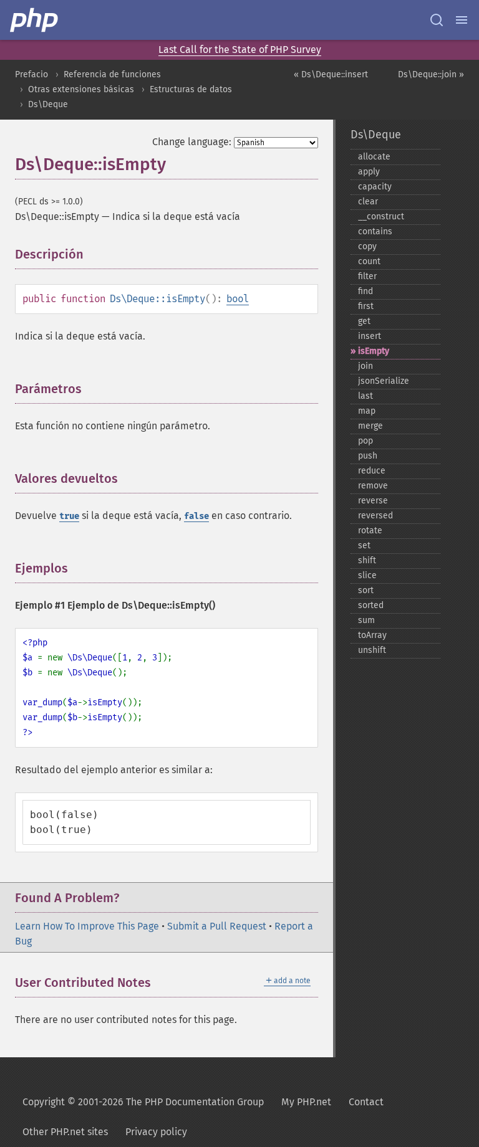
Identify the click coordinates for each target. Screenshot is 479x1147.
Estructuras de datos (191, 89)
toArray (372, 635)
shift (367, 560)
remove (373, 485)
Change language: (191, 142)
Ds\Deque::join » (431, 74)
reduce (371, 470)
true (69, 516)
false (196, 516)
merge (370, 426)
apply (369, 171)
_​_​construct (381, 216)
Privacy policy (156, 1132)
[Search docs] (436, 19)
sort (366, 590)
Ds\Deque (48, 104)
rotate (370, 530)
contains (375, 231)
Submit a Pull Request (216, 926)
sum (366, 620)
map (366, 411)
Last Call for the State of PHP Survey (239, 49)
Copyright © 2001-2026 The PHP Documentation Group (143, 1102)
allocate (374, 156)
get (364, 321)
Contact (366, 1102)
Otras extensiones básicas (81, 89)
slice (367, 575)
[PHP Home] (35, 20)
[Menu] (461, 19)
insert (369, 336)
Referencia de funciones (112, 74)
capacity (375, 186)
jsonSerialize (383, 381)
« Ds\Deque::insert (331, 74)
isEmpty (373, 351)
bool (237, 299)
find (365, 291)
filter (367, 276)
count (369, 261)
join (365, 366)
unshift (372, 650)
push (367, 455)
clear (368, 201)
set (364, 545)
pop (365, 440)
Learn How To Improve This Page (87, 926)
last (365, 396)
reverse (373, 500)
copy (367, 246)
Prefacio (31, 74)
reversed (375, 515)
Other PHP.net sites (65, 1132)
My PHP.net (306, 1102)
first (366, 306)
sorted (371, 605)
